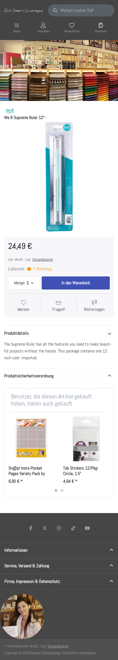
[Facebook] (31, 528)
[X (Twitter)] (45, 528)
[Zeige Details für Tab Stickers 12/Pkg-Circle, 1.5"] (86, 439)
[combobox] (81, 10)
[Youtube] (87, 528)
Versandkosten (42, 259)
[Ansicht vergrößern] (59, 176)
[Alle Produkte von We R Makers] (9, 110)
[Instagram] (59, 528)
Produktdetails (16, 333)
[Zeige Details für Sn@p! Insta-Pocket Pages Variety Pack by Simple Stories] (32, 439)
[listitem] (59, 176)
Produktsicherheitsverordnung (29, 376)
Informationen (15, 550)
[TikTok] (73, 528)
